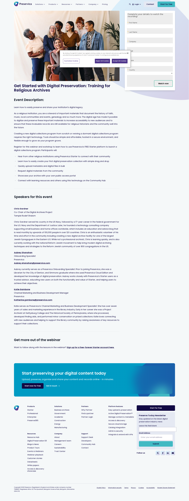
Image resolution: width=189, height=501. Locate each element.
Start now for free (33, 386)
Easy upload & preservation (120, 410)
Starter (30, 410)
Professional (32, 413)
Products (52, 4)
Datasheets (32, 462)
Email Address (144, 433)
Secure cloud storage (117, 424)
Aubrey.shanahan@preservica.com (32, 263)
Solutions (39, 4)
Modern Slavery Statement (166, 488)
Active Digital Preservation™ (120, 413)
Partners (79, 4)
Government (60, 413)
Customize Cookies (71, 61)
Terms (126, 488)
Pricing (105, 4)
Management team (62, 440)
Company (92, 4)
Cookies (141, 488)
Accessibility (150, 488)
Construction (60, 420)
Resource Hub (33, 437)
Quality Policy (101, 488)
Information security (115, 488)
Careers (57, 444)
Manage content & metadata (121, 417)
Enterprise (31, 417)
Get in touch (51, 386)
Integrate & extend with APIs (120, 434)
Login (137, 4)
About (57, 437)
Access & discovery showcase (35, 470)
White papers (33, 465)
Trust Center (59, 451)
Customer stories (34, 458)
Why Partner (86, 410)
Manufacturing (60, 427)
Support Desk (87, 437)
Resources (66, 4)
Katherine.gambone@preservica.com (33, 300)
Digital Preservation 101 (37, 440)
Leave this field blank (148, 425)
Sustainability (60, 448)
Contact (150, 4)
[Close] (127, 53)
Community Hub (88, 444)
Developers (86, 440)
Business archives (61, 410)
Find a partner (87, 413)
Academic (58, 417)
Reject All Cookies (102, 61)
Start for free (166, 4)
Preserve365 (32, 420)
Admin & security (115, 431)
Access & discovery (116, 420)
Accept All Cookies (119, 61)
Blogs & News (33, 444)
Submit (156, 444)
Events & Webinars (35, 451)
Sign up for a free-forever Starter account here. (90, 347)
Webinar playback (35, 455)
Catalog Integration (116, 427)
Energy (57, 424)
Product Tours (33, 448)
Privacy (133, 488)
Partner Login (87, 417)
